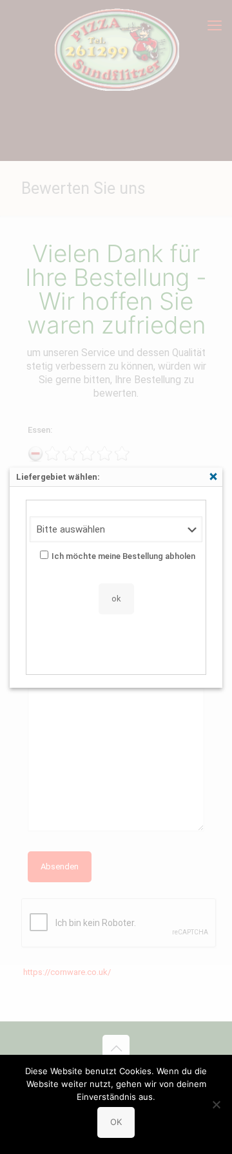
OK (116, 1122)
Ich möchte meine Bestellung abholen (123, 556)
